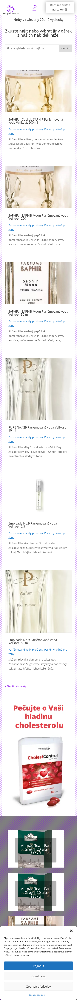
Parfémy (49, 129)
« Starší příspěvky (16, 686)
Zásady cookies (37, 994)
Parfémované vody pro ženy (25, 129)
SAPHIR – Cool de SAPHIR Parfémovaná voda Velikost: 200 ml (35, 121)
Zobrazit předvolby (38, 986)
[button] (71, 931)
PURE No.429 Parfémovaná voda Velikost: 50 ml (37, 428)
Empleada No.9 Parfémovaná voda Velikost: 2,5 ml (32, 524)
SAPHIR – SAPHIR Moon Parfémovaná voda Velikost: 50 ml (38, 313)
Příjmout (38, 966)
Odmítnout (38, 976)
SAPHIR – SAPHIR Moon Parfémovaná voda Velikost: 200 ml (38, 217)
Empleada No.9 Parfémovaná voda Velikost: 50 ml (32, 641)
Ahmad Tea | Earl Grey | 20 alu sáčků (36, 849)
